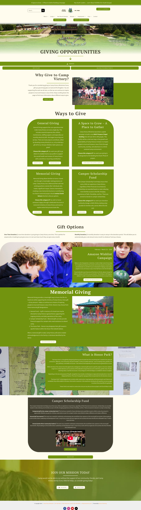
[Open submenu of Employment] (84, 16)
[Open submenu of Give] (90, 16)
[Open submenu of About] (47, 16)
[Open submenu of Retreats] (75, 16)
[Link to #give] (70, 58)
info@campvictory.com (87, 503)
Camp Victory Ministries (48, 503)
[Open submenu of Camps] (54, 16)
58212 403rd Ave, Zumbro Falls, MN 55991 (71, 503)
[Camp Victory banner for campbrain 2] (70, 8)
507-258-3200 (58, 503)
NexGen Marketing (103, 503)
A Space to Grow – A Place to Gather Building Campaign (48, 3)
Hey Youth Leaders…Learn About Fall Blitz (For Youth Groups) (93, 3)
